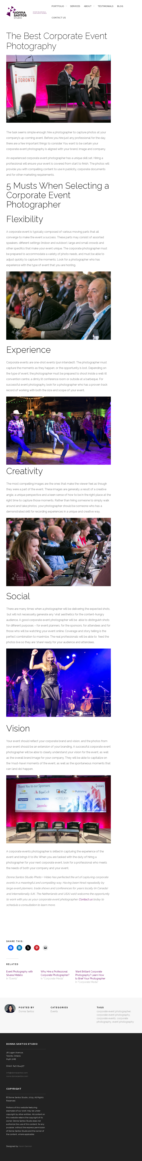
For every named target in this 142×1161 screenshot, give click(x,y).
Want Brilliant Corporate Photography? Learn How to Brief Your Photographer (90, 975)
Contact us (85, 899)
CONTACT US (59, 18)
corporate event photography (113, 1014)
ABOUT (88, 6)
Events (54, 1011)
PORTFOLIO (58, 6)
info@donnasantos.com (17, 1073)
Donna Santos (26, 1011)
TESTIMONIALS (105, 6)
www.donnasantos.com (17, 1076)
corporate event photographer (114, 1011)
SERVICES (75, 6)
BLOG (120, 6)
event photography (123, 1021)
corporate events (106, 1018)
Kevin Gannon (25, 1146)
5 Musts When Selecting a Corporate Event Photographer (57, 195)
